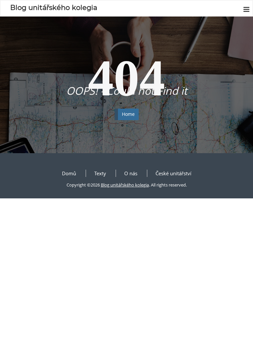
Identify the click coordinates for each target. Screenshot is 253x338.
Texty (100, 173)
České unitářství (173, 173)
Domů (69, 173)
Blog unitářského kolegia (125, 185)
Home (128, 114)
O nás (130, 173)
